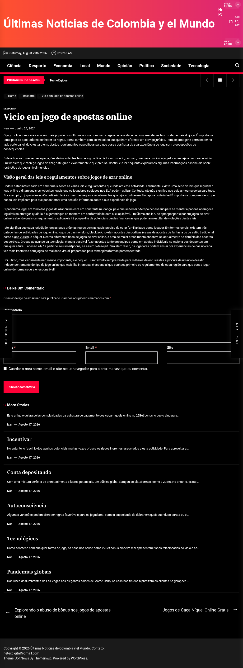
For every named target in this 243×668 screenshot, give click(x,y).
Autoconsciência (26, 505)
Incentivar (19, 439)
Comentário (13, 310)
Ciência (14, 65)
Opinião (124, 65)
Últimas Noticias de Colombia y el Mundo (109, 23)
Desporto (37, 65)
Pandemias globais (29, 572)
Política (146, 65)
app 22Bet (21, 237)
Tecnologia (199, 65)
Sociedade (171, 65)
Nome (10, 348)
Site (170, 348)
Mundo (103, 65)
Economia (62, 65)
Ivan (6, 128)
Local (84, 65)
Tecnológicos (22, 538)
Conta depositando (29, 472)
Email (91, 348)
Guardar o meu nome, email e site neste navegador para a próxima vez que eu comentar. (78, 369)
